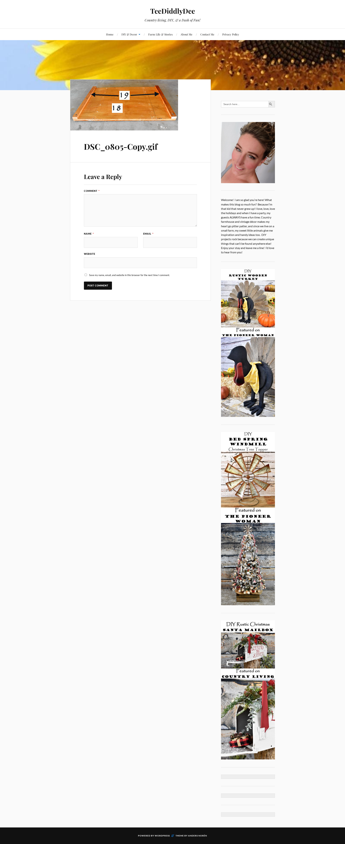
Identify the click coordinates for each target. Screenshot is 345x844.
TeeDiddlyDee (172, 10)
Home (110, 34)
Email (148, 233)
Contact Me (207, 34)
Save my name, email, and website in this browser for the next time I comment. (129, 275)
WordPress (162, 835)
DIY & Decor (129, 34)
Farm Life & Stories (160, 34)
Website (89, 253)
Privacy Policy (230, 34)
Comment (92, 190)
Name (89, 233)
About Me (186, 34)
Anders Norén (197, 835)
